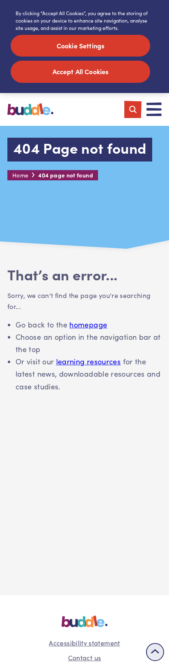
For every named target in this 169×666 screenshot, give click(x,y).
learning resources (88, 361)
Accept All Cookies (81, 71)
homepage (88, 325)
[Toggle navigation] (154, 109)
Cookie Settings (80, 45)
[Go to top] (155, 652)
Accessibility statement (84, 643)
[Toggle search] (133, 109)
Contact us (84, 657)
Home (20, 175)
